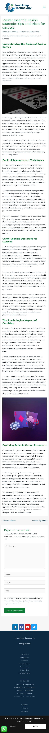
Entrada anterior (8, 520)
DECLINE (13, 726)
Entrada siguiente (40, 520)
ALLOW (35, 726)
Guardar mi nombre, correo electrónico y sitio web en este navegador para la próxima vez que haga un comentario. (23, 601)
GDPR (29, 721)
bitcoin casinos (14, 78)
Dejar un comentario (10, 32)
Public (22, 32)
